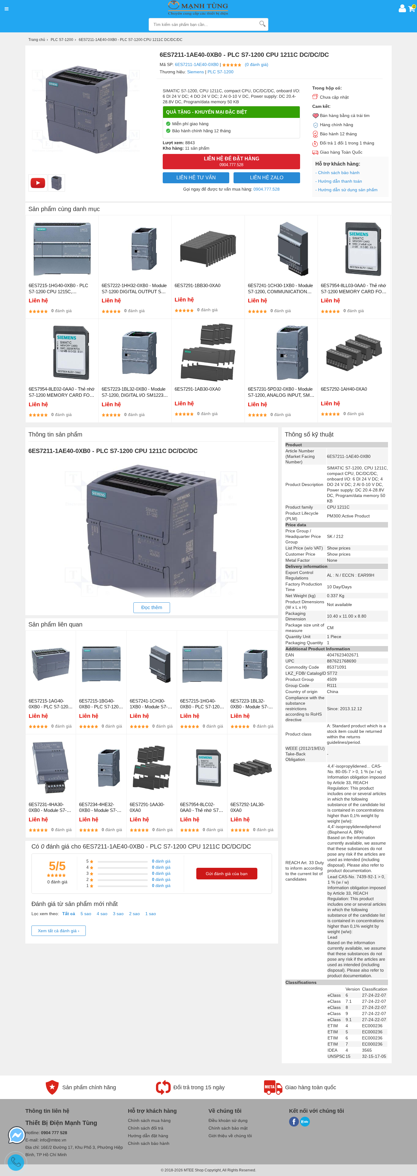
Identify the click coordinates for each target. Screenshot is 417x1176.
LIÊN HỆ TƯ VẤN (196, 177)
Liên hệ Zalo (266, 177)
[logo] (203, 8)
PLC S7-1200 (221, 71)
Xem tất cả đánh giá (58, 930)
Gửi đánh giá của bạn (227, 873)
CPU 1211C (338, 507)
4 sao (102, 913)
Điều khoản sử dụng (228, 1120)
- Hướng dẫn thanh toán (338, 181)
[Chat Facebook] (17, 1135)
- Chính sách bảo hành (337, 172)
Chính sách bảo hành (148, 1143)
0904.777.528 (266, 189)
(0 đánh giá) (256, 64)
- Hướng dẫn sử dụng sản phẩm (346, 189)
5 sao (86, 913)
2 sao (134, 913)
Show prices (338, 548)
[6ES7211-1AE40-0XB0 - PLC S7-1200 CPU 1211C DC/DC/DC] (56, 183)
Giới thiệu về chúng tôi (230, 1135)
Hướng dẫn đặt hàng (148, 1135)
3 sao (118, 913)
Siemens (195, 71)
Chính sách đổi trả (145, 1128)
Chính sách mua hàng (149, 1120)
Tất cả (68, 913)
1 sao (150, 913)
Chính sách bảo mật (228, 1128)
